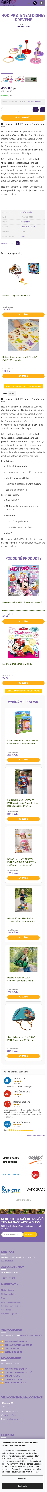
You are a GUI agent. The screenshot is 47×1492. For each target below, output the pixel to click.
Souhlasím (22, 1486)
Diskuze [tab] (12, 393)
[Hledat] (29, 3)
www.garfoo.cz (11, 1415)
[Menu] (41, 3)
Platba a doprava (7, 1290)
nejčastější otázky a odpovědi (31, 1335)
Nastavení (22, 1478)
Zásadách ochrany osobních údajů (26, 1469)
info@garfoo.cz (7, 1260)
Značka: (23, 27)
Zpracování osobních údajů (11, 1302)
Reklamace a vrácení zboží (11, 1306)
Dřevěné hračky (26, 212)
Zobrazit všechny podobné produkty (23, 691)
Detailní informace (8, 243)
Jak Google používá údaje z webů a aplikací (20, 1472)
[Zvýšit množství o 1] (36, 109)
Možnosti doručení (35, 102)
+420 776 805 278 (8, 1278)
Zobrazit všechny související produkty (23, 386)
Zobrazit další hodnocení (35, 1136)
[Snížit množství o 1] (43, 109)
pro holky (31, 227)
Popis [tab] (5, 393)
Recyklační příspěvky (9, 1314)
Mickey (23, 222)
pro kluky (23, 227)
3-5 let (22, 237)
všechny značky (23, 1200)
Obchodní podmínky (8, 1294)
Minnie (28, 222)
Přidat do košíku (23, 118)
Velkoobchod (6, 1310)
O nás (3, 1298)
